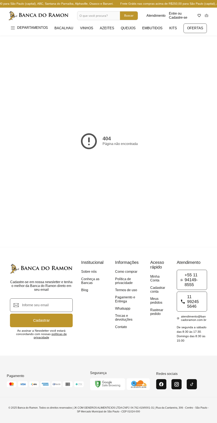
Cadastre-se (178, 17)
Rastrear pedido (156, 312)
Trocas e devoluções (123, 317)
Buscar (129, 15)
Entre (173, 13)
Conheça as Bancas (90, 281)
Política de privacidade (124, 281)
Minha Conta (155, 278)
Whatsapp (122, 308)
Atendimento (156, 15)
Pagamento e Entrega (125, 299)
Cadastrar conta (157, 289)
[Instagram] (176, 384)
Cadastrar (41, 320)
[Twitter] (192, 384)
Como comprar (126, 271)
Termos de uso (126, 290)
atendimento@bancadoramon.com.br (193, 318)
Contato (121, 327)
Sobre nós (89, 271)
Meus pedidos (156, 300)
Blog (84, 290)
